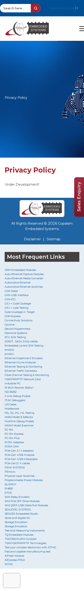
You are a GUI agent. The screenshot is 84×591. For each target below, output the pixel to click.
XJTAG (9, 564)
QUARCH (10, 484)
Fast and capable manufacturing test (27, 551)
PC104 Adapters (14, 442)
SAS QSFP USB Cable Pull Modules (26, 505)
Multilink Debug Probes (19, 421)
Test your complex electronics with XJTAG (30, 547)
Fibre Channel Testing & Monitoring (27, 375)
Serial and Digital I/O (17, 518)
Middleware (12, 408)
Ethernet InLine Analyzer (20, 362)
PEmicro (10, 471)
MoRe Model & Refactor (19, 417)
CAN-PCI (10, 299)
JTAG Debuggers (15, 400)
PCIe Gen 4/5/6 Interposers (21, 459)
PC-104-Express (14, 433)
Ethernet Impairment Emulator (24, 358)
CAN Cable (11, 291)
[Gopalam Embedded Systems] (42, 208)
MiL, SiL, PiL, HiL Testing (19, 412)
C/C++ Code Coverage (18, 303)
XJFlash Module (14, 555)
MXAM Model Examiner (19, 425)
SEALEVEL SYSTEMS (18, 509)
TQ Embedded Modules (19, 534)
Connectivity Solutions (18, 320)
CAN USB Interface (16, 295)
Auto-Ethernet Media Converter (24, 278)
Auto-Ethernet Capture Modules (24, 274)
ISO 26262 (11, 391)
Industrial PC (13, 383)
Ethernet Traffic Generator (21, 370)
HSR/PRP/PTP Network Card (23, 379)
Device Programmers (17, 328)
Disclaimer (32, 239)
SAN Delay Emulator (17, 497)
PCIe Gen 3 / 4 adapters (19, 450)
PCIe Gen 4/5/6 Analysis (19, 455)
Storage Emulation (16, 522)
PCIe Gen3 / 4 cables (17, 463)
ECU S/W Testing (15, 337)
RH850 (9, 488)
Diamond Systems (16, 333)
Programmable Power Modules (24, 480)
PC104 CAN (12, 446)
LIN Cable (10, 404)
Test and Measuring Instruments (25, 530)
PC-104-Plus (12, 438)
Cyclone (9, 324)
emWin (9, 354)
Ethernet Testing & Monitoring (23, 366)
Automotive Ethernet (18, 282)
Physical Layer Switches (20, 476)
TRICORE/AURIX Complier (21, 539)
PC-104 (9, 429)
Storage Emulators (16, 526)
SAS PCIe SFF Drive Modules (22, 501)
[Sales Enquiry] (79, 215)
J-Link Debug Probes (17, 396)
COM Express (13, 316)
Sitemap (53, 239)
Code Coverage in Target (20, 312)
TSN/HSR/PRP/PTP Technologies (25, 543)
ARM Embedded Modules (20, 270)
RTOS (8, 492)
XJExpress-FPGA (15, 560)
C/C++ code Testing (16, 307)
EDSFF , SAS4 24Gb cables (21, 341)
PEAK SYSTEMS (15, 467)
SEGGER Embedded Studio (21, 513)
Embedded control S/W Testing (24, 345)
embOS (9, 349)
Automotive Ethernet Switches (24, 286)
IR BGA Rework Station (19, 387)
